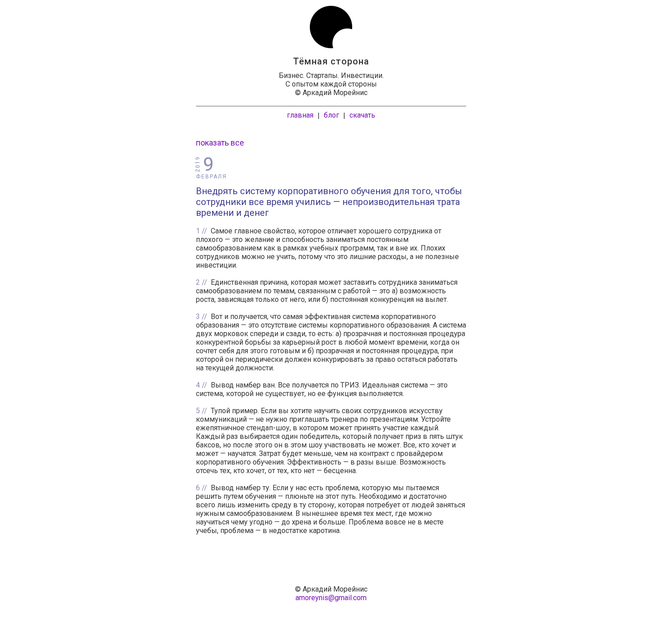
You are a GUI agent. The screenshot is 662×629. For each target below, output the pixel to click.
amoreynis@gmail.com (331, 597)
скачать (362, 115)
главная (300, 115)
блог (331, 115)
